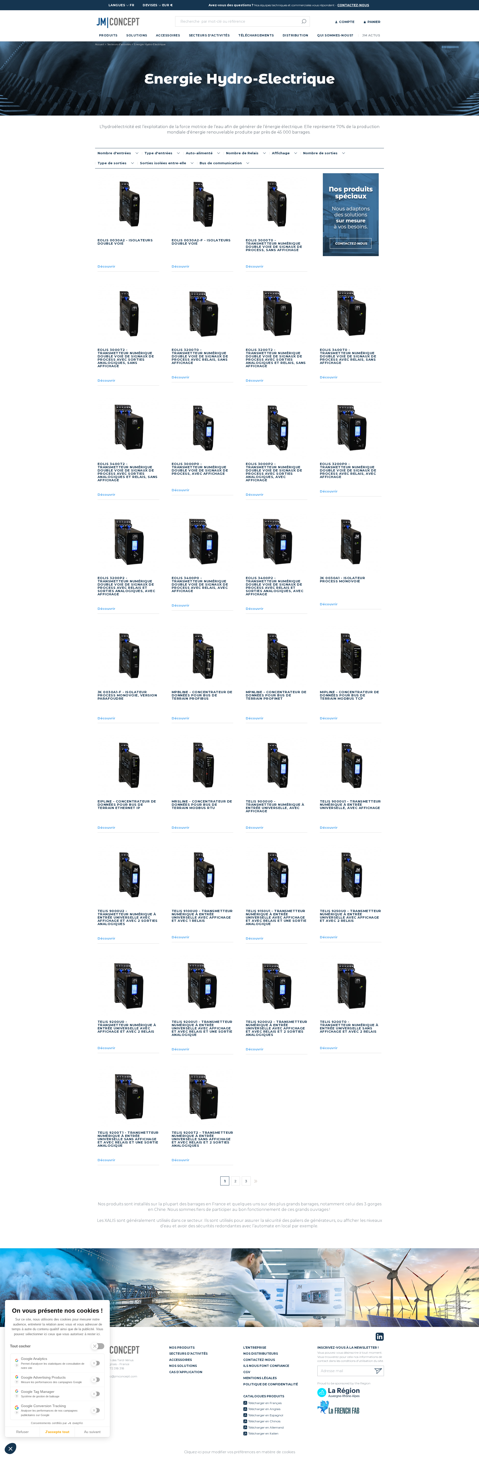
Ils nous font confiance (266, 1366)
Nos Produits (182, 1347)
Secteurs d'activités (209, 35)
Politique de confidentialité (270, 1384)
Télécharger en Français (265, 1403)
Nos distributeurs (260, 1353)
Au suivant (92, 1432)
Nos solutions (183, 1366)
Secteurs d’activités (188, 1353)
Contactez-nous (259, 1360)
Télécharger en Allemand (266, 1427)
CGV (246, 1372)
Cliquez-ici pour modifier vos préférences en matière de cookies (239, 1452)
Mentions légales (260, 1378)
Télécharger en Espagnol (265, 1415)
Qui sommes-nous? (335, 35)
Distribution (295, 35)
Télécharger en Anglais (264, 1409)
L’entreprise (254, 1347)
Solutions (136, 35)
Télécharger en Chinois (264, 1421)
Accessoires (168, 35)
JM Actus (371, 35)
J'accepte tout (57, 1432)
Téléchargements (256, 35)
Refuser (22, 1432)
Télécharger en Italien (263, 1433)
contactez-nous (353, 5)
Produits (108, 35)
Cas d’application (185, 1372)
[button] (10, 1449)
